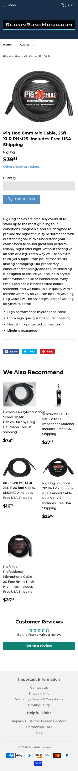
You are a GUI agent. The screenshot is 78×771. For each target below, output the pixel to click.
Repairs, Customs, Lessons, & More (39, 721)
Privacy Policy (39, 705)
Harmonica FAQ (39, 727)
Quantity (9, 178)
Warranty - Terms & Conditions (39, 699)
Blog (39, 733)
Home (7, 44)
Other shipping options (21, 167)
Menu (12, 5)
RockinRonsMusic (40, 747)
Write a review (39, 646)
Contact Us (39, 688)
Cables (25, 44)
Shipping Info (39, 693)
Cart (71, 5)
